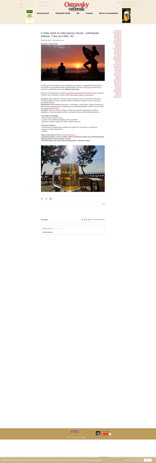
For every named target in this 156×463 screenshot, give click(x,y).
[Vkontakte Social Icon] (78, 432)
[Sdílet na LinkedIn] (51, 198)
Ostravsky (76, 4)
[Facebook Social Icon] (72, 432)
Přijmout (147, 460)
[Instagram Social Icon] (75, 432)
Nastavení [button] (127, 460)
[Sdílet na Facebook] (42, 198)
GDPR (83, 437)
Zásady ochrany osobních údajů (93, 460)
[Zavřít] (154, 460)
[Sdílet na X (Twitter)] (46, 198)
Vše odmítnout (137, 460)
